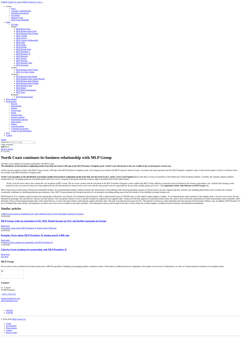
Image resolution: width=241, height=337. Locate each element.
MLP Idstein (21, 88)
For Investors (11, 101)
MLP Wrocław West (24, 63)
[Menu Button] (43, 2)
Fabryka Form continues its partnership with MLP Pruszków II (34, 249)
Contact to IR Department (21, 131)
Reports (14, 104)
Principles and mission (20, 13)
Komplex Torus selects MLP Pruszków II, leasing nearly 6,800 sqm (35, 235)
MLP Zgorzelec (22, 65)
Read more (5, 226)
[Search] (35, 142)
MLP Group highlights (20, 20)
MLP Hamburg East (24, 86)
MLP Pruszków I (23, 52)
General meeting (17, 126)
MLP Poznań (21, 47)
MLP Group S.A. (19, 319)
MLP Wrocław (22, 61)
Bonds (13, 113)
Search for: (5, 142)
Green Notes (16, 110)
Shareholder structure (19, 119)
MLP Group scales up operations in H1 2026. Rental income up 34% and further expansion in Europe (53, 221)
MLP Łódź (20, 43)
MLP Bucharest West (24, 97)
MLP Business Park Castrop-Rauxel (30, 79)
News (13, 9)
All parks (14, 24)
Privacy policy (11, 332)
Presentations (16, 106)
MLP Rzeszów (22, 56)
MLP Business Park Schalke (27, 83)
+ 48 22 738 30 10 (8, 294)
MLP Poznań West (23, 49)
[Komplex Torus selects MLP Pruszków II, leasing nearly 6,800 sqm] (28, 228)
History (14, 124)
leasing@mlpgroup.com (10, 298)
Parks (8, 22)
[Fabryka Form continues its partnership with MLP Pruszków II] (27, 242)
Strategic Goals (17, 18)
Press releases (11, 99)
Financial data (16, 115)
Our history (15, 15)
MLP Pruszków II (23, 54)
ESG (8, 133)
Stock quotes (16, 122)
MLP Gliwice (21, 38)
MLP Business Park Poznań (27, 33)
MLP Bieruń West (23, 29)
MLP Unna (20, 92)
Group (8, 323)
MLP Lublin (21, 45)
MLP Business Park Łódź (26, 31)
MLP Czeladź (21, 36)
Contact (9, 135)
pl (2, 140)
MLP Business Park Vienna (27, 70)
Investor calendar (18, 117)
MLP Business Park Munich (27, 81)
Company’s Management (21, 11)
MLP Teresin (21, 58)
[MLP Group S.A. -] (21, 2)
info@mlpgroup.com (9, 301)
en (3, 140)
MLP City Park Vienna (25, 72)
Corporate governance (20, 129)
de (5, 140)
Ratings (14, 108)
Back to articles (7, 149)
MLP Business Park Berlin (26, 76)
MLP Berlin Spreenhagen (26, 90)
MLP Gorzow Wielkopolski (27, 40)
